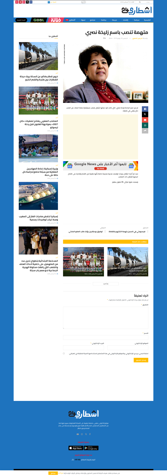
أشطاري (70, 19)
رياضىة (103, 19)
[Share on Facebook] (145, 109)
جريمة (114, 19)
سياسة (136, 19)
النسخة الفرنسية (21, 20)
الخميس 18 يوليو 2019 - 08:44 (118, 38)
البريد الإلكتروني (97, 343)
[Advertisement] (100, 136)
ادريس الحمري (137, 38)
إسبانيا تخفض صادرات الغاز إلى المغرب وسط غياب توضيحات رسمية (38, 218)
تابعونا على (53, 2)
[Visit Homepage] (137, 10)
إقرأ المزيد (105, 284)
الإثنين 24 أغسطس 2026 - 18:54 (92, 274)
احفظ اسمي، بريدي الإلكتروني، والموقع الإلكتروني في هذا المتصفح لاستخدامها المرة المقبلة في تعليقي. (108, 353)
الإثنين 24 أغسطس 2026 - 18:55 (137, 274)
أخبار (110, 250)
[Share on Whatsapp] (145, 125)
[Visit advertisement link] (100, 165)
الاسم (145, 333)
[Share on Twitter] (145, 114)
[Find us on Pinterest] (16, 2)
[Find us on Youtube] (20, 2)
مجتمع (92, 19)
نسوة (83, 19)
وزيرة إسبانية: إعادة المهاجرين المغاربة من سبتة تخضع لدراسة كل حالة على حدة (40, 171)
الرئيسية (147, 19)
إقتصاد (125, 19)
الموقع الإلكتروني (141, 343)
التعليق (144, 304)
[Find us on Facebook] (30, 2)
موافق (53, 473)
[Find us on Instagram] (23, 2)
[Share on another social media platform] (145, 130)
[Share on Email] (145, 120)
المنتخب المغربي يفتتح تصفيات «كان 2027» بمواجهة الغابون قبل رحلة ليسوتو (85, 269)
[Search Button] (139, 2)
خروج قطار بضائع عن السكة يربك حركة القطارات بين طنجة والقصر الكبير (129, 269)
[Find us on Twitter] (27, 2)
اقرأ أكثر (60, 473)
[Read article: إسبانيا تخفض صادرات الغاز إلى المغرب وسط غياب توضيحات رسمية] (38, 196)
